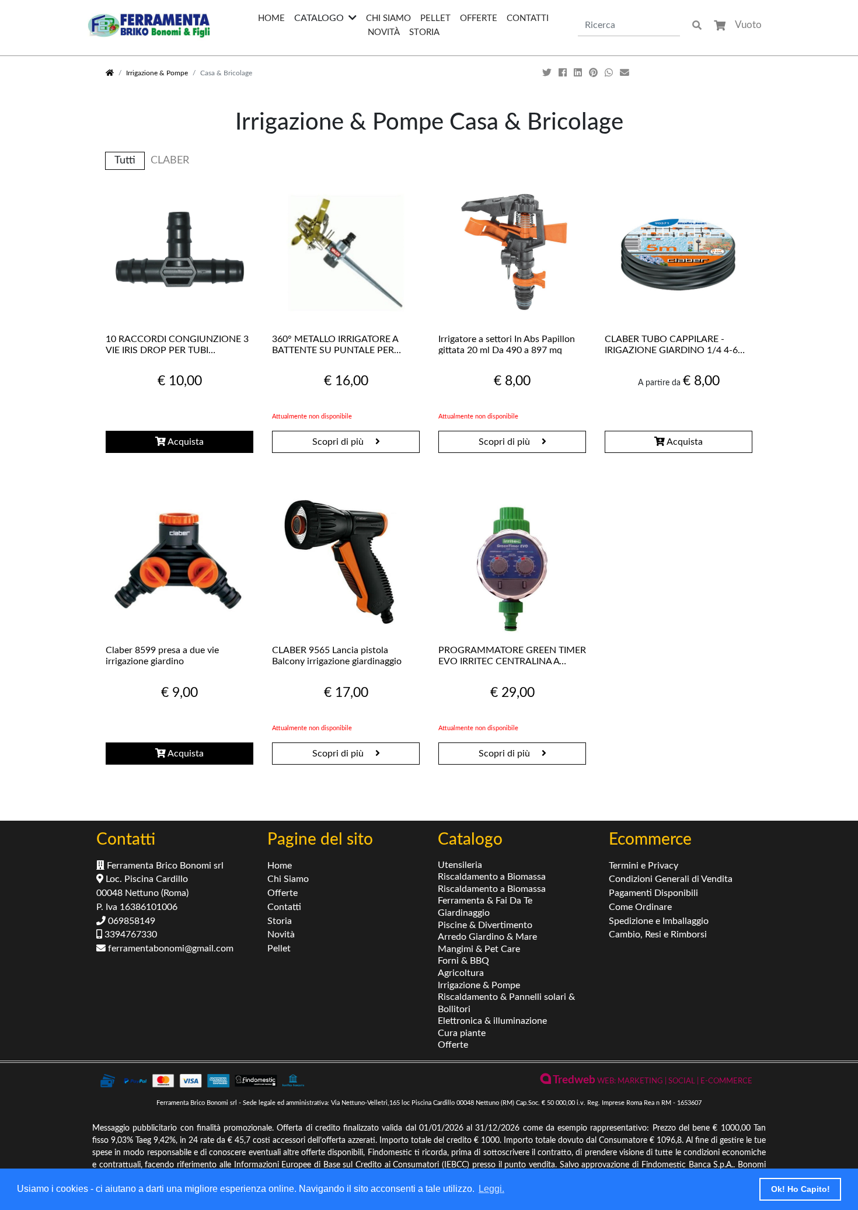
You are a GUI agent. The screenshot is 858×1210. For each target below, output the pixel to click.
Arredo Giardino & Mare (487, 937)
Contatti (528, 18)
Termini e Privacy (643, 865)
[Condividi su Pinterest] (594, 73)
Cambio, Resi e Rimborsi (658, 934)
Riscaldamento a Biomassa (492, 876)
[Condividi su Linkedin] (579, 73)
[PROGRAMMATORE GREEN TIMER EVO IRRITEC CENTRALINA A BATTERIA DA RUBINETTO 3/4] (512, 564)
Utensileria (460, 865)
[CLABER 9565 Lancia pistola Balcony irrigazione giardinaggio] (346, 564)
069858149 (130, 921)
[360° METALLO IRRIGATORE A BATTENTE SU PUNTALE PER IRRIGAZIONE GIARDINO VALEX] (346, 252)
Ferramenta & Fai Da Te (485, 900)
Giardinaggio (464, 913)
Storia (424, 32)
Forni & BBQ (463, 960)
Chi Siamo (388, 18)
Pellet (435, 18)
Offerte (478, 18)
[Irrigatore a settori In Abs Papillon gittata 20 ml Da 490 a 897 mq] (512, 252)
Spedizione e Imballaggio (659, 921)
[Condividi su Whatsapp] (610, 73)
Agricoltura (461, 973)
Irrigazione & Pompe (157, 72)
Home (271, 18)
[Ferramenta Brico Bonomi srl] (149, 25)
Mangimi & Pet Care (479, 949)
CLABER (170, 160)
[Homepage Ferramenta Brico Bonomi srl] (110, 72)
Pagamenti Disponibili (653, 893)
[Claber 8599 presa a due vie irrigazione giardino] (179, 564)
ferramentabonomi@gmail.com (169, 948)
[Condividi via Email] (626, 73)
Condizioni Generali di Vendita (671, 879)
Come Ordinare (640, 907)
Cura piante (462, 1033)
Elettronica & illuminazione (492, 1021)
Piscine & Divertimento (485, 925)
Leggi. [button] (491, 1189)
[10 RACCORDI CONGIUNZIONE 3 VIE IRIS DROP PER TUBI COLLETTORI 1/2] (179, 252)
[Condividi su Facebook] (564, 73)
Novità (384, 32)
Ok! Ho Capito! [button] (800, 1189)
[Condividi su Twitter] (548, 73)
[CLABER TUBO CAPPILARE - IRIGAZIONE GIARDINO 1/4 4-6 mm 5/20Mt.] (678, 252)
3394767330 (129, 934)
